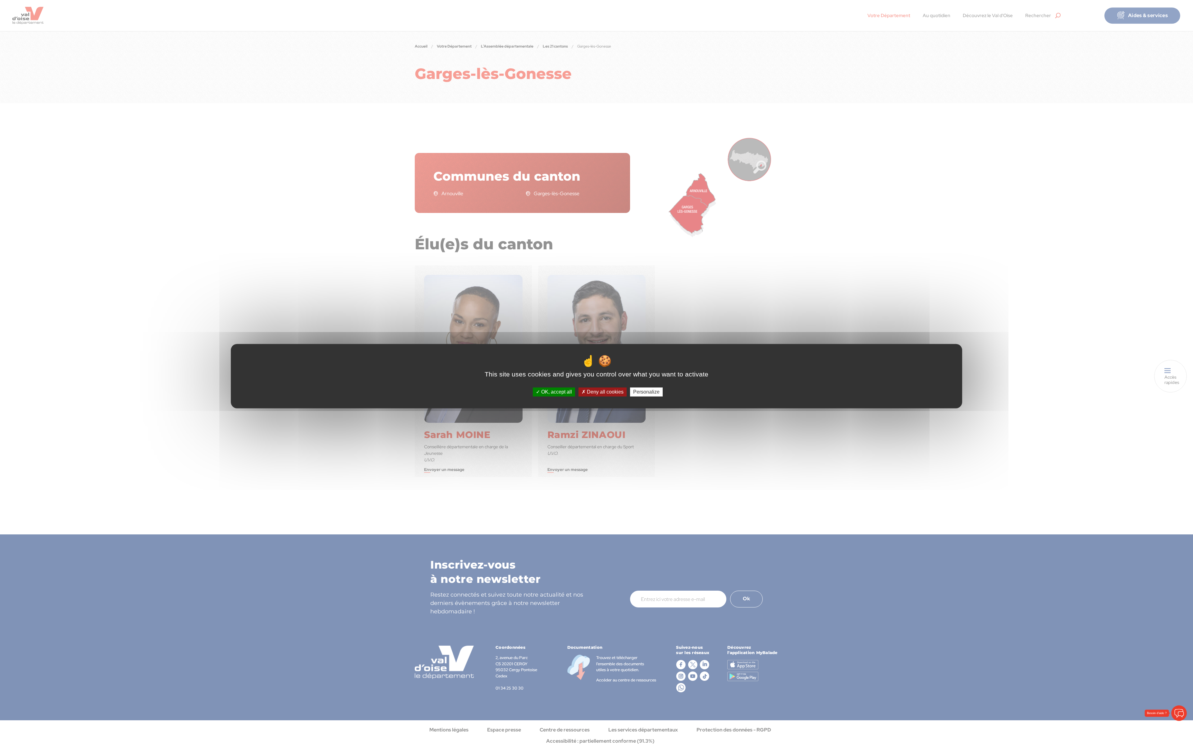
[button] (1179, 713)
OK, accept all (556, 391)
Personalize (646, 391)
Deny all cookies (605, 391)
